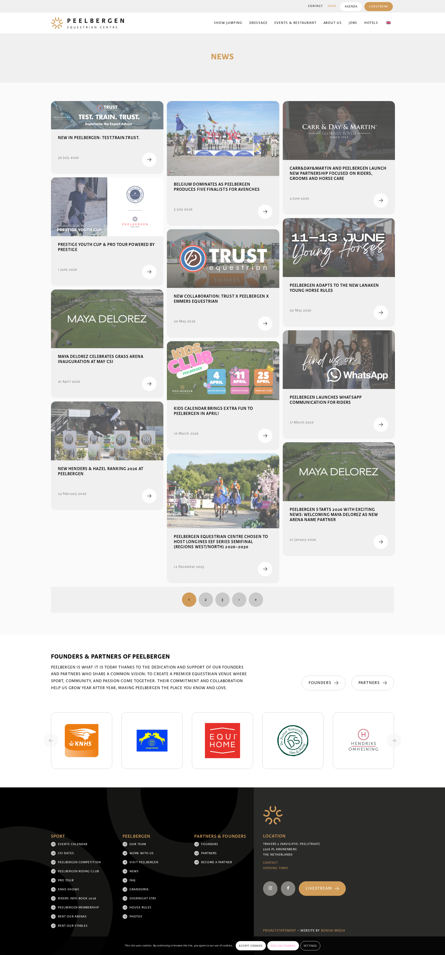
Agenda (351, 6)
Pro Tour (66, 880)
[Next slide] (394, 740)
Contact (315, 6)
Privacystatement (279, 931)
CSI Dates (66, 853)
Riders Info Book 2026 (77, 898)
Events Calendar (72, 844)
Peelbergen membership (78, 907)
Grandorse (139, 889)
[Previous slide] (51, 740)
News (332, 6)
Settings (310, 945)
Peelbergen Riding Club (78, 871)
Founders (209, 844)
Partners (209, 853)
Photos (136, 916)
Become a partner (216, 862)
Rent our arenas (72, 916)
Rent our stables (73, 926)
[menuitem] (315, 6)
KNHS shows (68, 889)
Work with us (142, 853)
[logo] (87, 23)
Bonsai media (333, 931)
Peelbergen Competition (79, 862)
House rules (140, 907)
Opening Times (275, 868)
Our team (138, 844)
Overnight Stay (143, 898)
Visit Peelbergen (144, 862)
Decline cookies (283, 945)
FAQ (133, 880)
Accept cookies (251, 945)
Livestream (378, 6)
